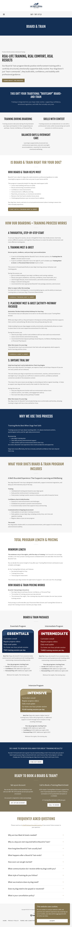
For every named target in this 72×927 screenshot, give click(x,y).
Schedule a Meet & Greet (18, 354)
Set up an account (18, 803)
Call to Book (54, 805)
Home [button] (5, 920)
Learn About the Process (13, 80)
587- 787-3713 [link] (36, 14)
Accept (52, 920)
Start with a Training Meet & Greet (23, 209)
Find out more (36, 762)
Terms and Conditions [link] (28, 920)
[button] (4, 14)
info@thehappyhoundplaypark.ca (32, 825)
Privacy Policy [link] (13, 920)
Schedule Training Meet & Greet (21, 297)
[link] (36, 5)
